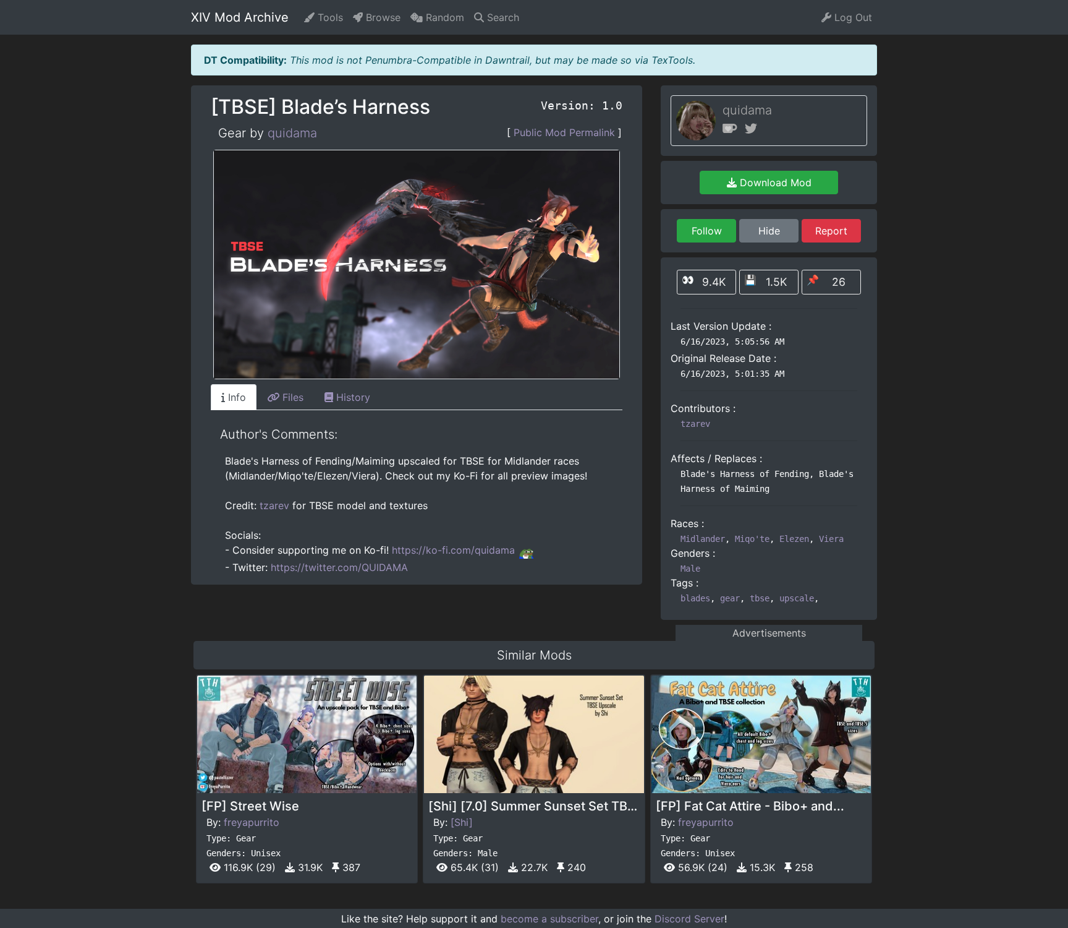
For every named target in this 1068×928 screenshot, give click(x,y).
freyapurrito (251, 822)
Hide (769, 231)
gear (730, 598)
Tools (329, 17)
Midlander (702, 539)
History (351, 397)
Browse (381, 17)
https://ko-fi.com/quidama (453, 550)
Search (501, 17)
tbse (759, 598)
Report (831, 231)
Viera (831, 539)
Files (291, 397)
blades (695, 598)
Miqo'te (752, 539)
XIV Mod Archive (240, 17)
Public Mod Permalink (564, 132)
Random (443, 17)
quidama (292, 133)
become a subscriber (549, 919)
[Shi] (462, 822)
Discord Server (689, 919)
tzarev (274, 505)
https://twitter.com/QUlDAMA (339, 567)
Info (235, 397)
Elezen (794, 539)
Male (690, 569)
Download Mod (774, 182)
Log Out (851, 17)
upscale (796, 598)
